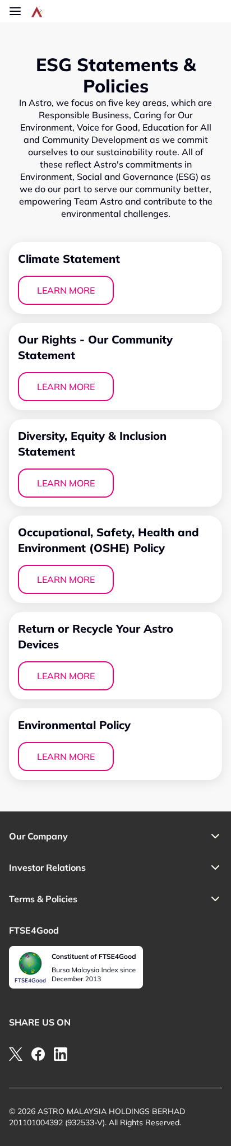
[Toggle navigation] (15, 11)
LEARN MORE (66, 290)
